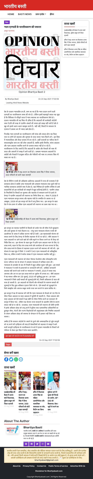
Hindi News (17, 103)
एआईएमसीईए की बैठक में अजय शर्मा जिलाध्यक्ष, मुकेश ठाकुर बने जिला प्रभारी (9, 398)
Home (11, 14)
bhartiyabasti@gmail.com (46, 460)
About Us (16, 466)
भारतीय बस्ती (15, 6)
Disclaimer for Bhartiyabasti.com (48, 471)
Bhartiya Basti (13, 99)
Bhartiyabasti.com (42, 477)
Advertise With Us (77, 466)
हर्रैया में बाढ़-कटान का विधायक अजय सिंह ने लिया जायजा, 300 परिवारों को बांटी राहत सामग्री (24, 401)
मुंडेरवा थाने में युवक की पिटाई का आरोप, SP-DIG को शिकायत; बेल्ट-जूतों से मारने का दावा (53, 401)
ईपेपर (52, 14)
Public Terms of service (58, 466)
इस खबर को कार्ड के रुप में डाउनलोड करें (20, 336)
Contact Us (41, 466)
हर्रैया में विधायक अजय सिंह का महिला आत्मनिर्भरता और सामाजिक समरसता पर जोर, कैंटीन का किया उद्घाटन (39, 402)
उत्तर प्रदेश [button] (39, 14)
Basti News (25, 14)
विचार (6, 22)
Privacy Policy (29, 466)
